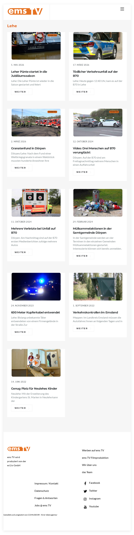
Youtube (94, 506)
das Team (87, 472)
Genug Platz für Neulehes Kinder (34, 388)
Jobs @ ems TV (42, 505)
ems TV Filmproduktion (95, 457)
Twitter (93, 490)
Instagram (94, 498)
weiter (20, 91)
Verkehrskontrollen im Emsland (95, 312)
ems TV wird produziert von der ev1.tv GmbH (16, 461)
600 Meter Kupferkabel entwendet (35, 312)
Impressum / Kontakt (46, 483)
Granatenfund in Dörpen (28, 148)
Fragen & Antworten (46, 497)
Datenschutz (41, 490)
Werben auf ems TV (93, 450)
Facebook (94, 482)
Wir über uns (89, 464)
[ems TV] (25, 12)
